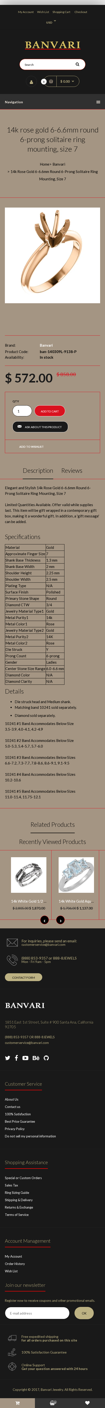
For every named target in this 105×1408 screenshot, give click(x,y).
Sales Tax (11, 1185)
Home (44, 164)
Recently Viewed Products (52, 841)
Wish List (43, 12)
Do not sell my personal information (30, 1136)
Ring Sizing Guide (17, 1193)
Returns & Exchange (19, 1207)
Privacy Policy (15, 1129)
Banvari (58, 164)
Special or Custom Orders (23, 1178)
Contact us (12, 1107)
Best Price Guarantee (20, 1121)
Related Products (53, 824)
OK (84, 1313)
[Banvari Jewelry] (52, 48)
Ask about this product (43, 427)
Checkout (80, 12)
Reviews (71, 470)
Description (38, 470)
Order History (15, 1264)
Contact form (23, 977)
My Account (26, 12)
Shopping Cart (61, 12)
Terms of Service (17, 1215)
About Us (11, 1099)
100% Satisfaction (18, 1114)
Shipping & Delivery (19, 1200)
